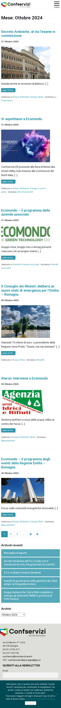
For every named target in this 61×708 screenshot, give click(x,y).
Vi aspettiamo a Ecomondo (21, 119)
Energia (33, 97)
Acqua (15, 97)
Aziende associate (30, 264)
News (41, 97)
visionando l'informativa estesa (40, 699)
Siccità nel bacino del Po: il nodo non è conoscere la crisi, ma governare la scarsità (29, 562)
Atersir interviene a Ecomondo (24, 378)
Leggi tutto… (8, 90)
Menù (57, 7)
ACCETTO (30, 703)
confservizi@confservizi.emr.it (17, 656)
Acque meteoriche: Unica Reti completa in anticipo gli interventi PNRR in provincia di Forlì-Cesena (28, 595)
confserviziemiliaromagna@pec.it (24, 660)
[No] (57, 694)
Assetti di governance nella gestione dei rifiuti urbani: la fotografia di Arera (30, 582)
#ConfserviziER (25, 192)
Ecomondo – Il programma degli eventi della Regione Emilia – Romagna (25, 463)
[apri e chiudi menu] (56, 3)
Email (5, 671)
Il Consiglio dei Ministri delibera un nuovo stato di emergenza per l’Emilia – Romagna (30, 290)
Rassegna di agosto (15, 552)
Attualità (40, 360)
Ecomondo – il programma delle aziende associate (25, 212)
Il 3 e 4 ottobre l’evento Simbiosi (22, 572)
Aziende (16, 264)
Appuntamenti (8, 440)
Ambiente (24, 97)
